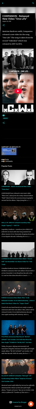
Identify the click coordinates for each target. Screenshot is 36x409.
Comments (8, 161)
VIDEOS (5, 118)
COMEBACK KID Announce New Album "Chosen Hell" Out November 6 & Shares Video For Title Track (17, 261)
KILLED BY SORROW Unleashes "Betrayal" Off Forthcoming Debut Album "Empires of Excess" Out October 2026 (17, 378)
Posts (6, 159)
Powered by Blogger (19, 402)
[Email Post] (3, 116)
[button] (3, 25)
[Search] (33, 3)
